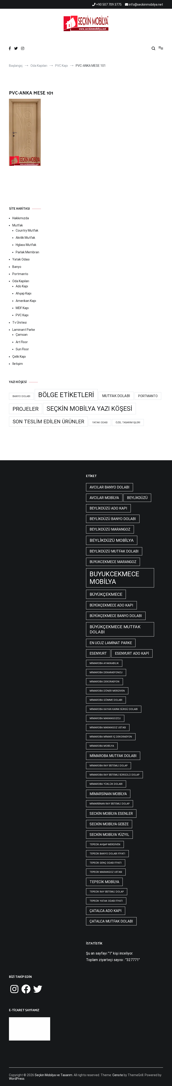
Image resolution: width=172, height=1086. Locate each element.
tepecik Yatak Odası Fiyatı (106, 900)
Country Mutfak (27, 230)
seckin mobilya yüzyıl (109, 834)
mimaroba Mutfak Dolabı (113, 756)
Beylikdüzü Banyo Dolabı (113, 519)
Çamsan (22, 334)
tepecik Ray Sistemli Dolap (107, 891)
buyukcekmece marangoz (113, 562)
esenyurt (98, 653)
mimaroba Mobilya (102, 745)
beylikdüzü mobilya (112, 540)
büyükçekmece (106, 594)
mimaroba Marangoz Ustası (108, 727)
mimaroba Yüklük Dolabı (106, 784)
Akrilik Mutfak (25, 237)
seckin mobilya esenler (111, 813)
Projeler (26, 409)
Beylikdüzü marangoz (110, 529)
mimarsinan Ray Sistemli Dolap (109, 803)
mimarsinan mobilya (108, 794)
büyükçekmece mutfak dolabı (115, 629)
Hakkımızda (20, 218)
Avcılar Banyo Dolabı (109, 487)
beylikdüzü (137, 498)
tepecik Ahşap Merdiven (105, 844)
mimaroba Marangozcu (105, 718)
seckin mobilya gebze (109, 824)
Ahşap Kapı (23, 293)
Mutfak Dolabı (116, 396)
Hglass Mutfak (26, 245)
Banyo (16, 267)
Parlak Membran (27, 252)
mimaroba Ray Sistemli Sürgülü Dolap (114, 774)
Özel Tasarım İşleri (128, 422)
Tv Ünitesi (19, 322)
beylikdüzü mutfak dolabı (114, 551)
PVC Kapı (22, 315)
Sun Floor (22, 349)
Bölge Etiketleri (66, 395)
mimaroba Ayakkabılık (104, 663)
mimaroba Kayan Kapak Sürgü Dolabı (114, 709)
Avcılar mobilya (104, 498)
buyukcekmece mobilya (114, 577)
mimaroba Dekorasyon (104, 681)
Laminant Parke (23, 329)
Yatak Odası (21, 259)
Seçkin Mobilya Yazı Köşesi (89, 408)
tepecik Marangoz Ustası (106, 872)
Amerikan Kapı (26, 301)
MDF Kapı (22, 308)
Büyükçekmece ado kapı (111, 605)
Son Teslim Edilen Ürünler (48, 422)
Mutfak (17, 225)
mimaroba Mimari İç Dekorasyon (111, 736)
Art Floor (22, 342)
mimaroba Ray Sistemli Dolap (108, 765)
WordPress (16, 1078)
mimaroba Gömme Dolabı (106, 700)
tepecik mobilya (104, 882)
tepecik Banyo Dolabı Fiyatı (107, 853)
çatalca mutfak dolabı (111, 921)
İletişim (17, 364)
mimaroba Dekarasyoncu (106, 672)
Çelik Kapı (19, 356)
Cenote (117, 1075)
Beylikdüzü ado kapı (108, 508)
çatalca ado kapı (106, 911)
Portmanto (20, 274)
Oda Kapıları (20, 281)
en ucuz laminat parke (111, 643)
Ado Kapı (22, 286)
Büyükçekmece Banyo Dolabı (116, 616)
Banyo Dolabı (21, 396)
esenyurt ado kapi (132, 653)
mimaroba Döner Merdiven (107, 690)
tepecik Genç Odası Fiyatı (106, 862)
